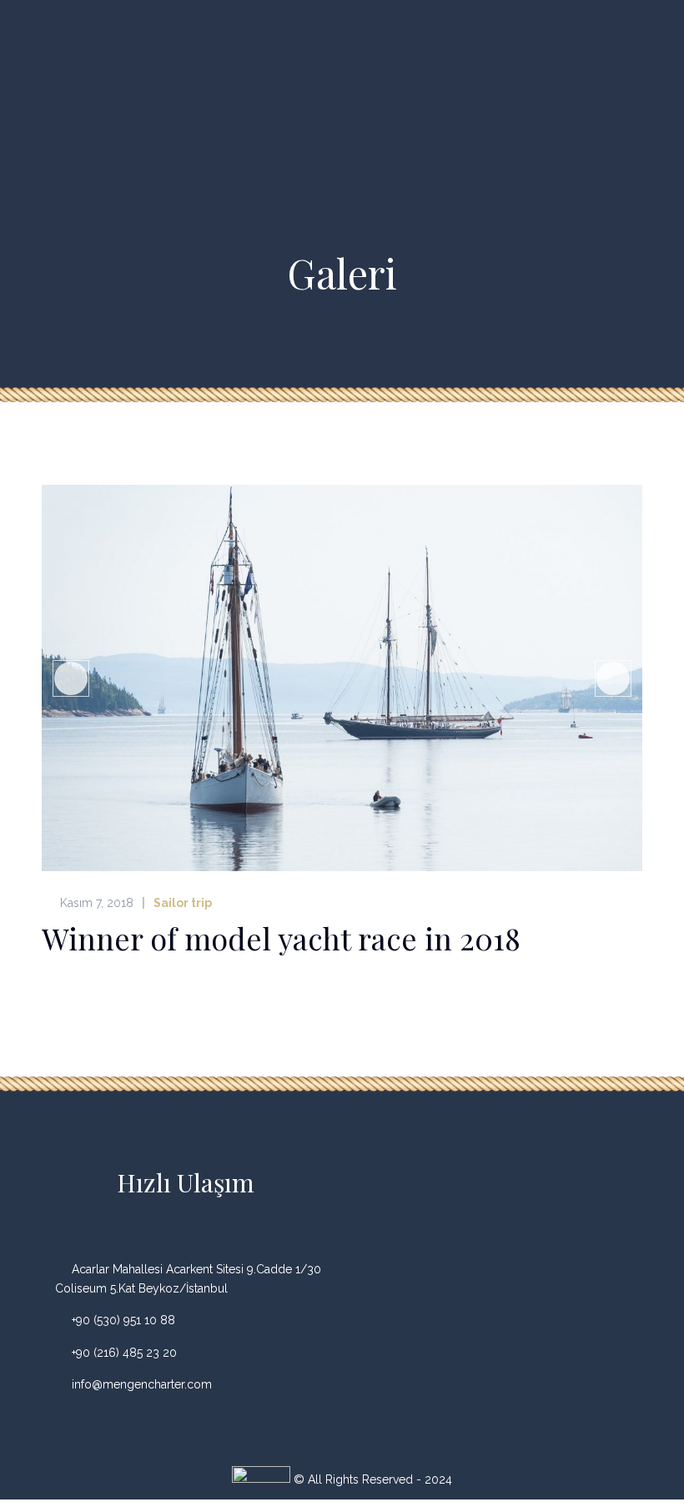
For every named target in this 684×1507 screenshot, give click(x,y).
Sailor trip (182, 903)
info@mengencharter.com (142, 1384)
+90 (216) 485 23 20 (124, 1352)
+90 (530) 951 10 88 (123, 1320)
